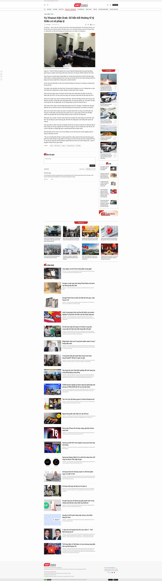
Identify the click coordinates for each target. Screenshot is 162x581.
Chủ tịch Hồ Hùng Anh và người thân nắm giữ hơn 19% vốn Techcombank (109, 239)
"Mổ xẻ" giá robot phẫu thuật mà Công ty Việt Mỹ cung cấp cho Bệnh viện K (106, 121)
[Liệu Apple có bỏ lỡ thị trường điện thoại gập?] (113, 168)
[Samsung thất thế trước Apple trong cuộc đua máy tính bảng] (52, 447)
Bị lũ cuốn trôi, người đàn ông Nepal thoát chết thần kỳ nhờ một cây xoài (71, 239)
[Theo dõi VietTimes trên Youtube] (112, 572)
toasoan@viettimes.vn (111, 567)
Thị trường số (80, 9)
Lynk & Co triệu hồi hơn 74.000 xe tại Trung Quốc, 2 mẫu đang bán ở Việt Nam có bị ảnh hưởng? (52, 240)
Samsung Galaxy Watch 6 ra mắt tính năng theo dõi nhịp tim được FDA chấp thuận (78, 458)
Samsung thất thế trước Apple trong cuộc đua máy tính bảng (78, 444)
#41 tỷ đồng (78, 145)
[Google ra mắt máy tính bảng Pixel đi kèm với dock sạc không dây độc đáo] (113, 175)
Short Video (89, 9)
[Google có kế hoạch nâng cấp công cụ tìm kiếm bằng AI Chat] (52, 519)
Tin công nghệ (49, 265)
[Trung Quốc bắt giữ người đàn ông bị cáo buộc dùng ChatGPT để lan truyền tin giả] (52, 360)
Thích (46, 179)
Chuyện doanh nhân (103, 9)
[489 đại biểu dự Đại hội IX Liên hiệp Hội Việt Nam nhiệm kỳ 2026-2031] (90, 231)
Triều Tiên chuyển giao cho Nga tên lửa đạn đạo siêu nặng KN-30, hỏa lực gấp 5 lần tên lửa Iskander (106, 88)
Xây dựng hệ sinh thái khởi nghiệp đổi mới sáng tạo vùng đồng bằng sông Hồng (78, 371)
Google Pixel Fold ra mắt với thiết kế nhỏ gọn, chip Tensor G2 (104, 184)
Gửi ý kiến (92, 165)
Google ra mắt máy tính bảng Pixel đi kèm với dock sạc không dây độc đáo (104, 176)
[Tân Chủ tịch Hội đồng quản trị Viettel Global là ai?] (52, 404)
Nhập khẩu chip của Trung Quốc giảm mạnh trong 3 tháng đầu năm (78, 342)
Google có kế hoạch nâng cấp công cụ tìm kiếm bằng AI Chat (77, 516)
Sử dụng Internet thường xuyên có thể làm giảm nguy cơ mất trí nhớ (77, 473)
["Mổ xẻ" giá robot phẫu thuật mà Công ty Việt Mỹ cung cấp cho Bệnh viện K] (108, 113)
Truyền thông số (114, 9)
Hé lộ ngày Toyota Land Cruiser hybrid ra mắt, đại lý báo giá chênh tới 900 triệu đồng (106, 156)
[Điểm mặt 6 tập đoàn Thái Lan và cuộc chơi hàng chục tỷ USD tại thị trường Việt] (90, 249)
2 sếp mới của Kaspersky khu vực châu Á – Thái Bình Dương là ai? (77, 531)
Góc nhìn (55, 9)
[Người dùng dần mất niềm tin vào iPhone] (52, 418)
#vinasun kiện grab (70, 145)
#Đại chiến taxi (57, 145)
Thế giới (95, 9)
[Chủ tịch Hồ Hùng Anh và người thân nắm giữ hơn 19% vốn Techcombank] (109, 231)
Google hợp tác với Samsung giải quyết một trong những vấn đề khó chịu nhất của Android (78, 502)
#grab (51, 145)
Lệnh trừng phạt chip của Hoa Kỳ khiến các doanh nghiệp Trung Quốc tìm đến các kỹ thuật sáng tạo (104, 193)
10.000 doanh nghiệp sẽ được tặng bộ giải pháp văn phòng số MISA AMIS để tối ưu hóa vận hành (78, 386)
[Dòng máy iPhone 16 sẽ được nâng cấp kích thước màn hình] (52, 433)
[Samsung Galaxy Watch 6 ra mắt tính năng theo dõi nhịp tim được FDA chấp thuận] (52, 461)
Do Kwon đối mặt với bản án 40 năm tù (74, 486)
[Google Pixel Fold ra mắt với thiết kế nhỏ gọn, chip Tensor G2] (113, 183)
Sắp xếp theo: (82, 169)
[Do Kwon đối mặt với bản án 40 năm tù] (52, 490)
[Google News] (92, 24)
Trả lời (52, 179)
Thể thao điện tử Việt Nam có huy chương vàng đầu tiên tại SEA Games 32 (78, 545)
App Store (110, 579)
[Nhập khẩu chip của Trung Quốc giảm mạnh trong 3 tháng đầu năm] (52, 346)
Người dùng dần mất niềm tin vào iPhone (75, 414)
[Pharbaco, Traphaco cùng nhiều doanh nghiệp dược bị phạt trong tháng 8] (71, 249)
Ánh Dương (48, 24)
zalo (110, 572)
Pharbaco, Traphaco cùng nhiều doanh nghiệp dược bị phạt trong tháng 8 (70, 258)
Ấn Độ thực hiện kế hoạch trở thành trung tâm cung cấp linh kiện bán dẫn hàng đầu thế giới (104, 203)
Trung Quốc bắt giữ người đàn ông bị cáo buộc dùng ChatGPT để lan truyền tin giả (77, 357)
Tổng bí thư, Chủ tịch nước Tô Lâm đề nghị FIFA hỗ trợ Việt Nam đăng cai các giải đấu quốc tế (109, 258)
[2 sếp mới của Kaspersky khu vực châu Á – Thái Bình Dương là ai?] (52, 534)
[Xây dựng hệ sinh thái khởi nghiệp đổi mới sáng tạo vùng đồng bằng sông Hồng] (52, 375)
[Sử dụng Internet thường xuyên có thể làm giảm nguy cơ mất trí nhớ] (52, 476)
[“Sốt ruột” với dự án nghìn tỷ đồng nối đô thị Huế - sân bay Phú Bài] (108, 130)
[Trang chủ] (44, 9)
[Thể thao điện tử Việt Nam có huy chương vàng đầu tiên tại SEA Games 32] (52, 548)
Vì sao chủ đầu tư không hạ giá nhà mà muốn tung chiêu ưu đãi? (52, 257)
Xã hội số (49, 9)
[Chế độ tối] (110, 5)
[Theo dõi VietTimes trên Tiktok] (114, 572)
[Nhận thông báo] (107, 5)
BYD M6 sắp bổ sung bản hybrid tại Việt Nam (106, 105)
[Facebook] (85, 24)
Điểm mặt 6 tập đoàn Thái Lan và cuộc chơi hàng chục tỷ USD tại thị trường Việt (90, 258)
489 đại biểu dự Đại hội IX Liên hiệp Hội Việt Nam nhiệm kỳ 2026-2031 (90, 239)
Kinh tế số (61, 9)
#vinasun (63, 145)
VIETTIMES (81, 5)
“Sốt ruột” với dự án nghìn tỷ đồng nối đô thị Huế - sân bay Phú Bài (106, 138)
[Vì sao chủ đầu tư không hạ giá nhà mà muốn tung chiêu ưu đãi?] (52, 249)
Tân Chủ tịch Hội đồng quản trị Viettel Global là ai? (78, 399)
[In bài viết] (88, 24)
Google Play (115, 579)
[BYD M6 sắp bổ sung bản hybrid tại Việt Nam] (108, 97)
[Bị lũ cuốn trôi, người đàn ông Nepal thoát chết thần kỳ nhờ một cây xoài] (71, 231)
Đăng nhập (115, 4)
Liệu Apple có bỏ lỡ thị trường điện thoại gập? (104, 168)
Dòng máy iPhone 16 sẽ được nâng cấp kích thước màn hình (78, 429)
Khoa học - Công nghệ (70, 9)
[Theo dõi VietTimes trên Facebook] (108, 572)
